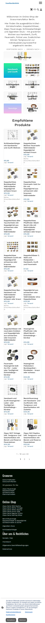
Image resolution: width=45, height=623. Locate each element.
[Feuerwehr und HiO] (32, 93)
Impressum (28, 612)
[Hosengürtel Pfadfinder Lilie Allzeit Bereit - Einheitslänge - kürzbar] (32, 320)
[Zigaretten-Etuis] (13, 93)
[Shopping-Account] (41, 9)
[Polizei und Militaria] (32, 105)
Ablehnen (22, 620)
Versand (10, 162)
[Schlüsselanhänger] (13, 81)
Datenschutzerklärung (13, 612)
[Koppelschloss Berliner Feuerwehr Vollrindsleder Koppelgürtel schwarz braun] (32, 134)
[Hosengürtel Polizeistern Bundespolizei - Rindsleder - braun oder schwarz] (32, 355)
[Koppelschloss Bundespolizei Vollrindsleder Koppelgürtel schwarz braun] (12, 173)
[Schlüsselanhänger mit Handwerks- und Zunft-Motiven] (12, 134)
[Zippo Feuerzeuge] (22, 53)
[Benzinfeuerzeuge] (32, 81)
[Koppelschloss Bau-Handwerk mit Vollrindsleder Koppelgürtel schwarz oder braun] (12, 281)
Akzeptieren (11, 620)
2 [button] (24, 459)
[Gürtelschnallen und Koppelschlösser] (32, 64)
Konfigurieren (10, 615)
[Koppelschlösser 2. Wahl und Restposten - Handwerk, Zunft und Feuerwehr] (32, 247)
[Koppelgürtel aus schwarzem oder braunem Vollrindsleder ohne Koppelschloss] (32, 281)
